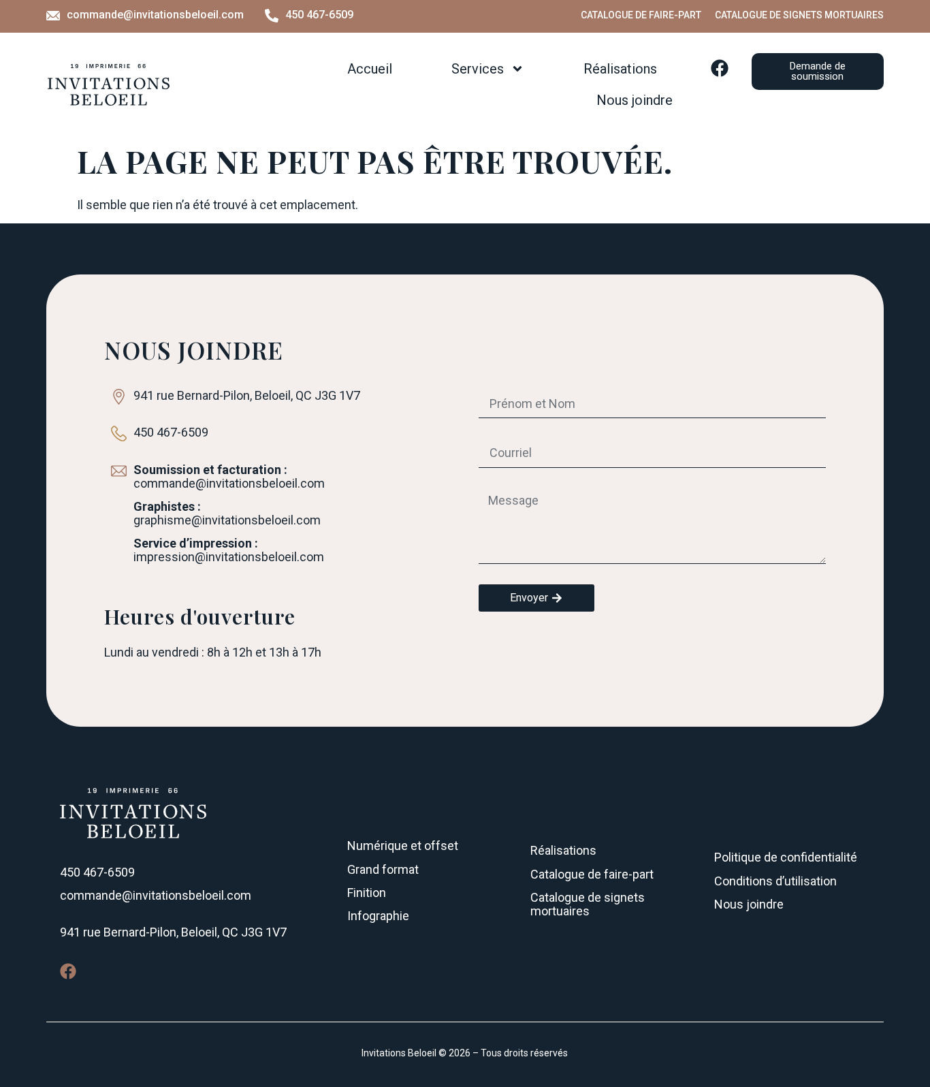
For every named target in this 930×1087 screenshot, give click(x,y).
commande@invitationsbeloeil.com (155, 14)
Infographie (378, 916)
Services (477, 69)
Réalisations (620, 69)
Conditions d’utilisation (775, 881)
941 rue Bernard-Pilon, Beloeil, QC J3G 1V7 (173, 932)
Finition (366, 892)
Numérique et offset (402, 845)
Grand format (383, 869)
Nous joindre (634, 100)
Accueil (369, 69)
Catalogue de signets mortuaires (799, 15)
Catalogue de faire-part (641, 15)
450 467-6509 (319, 14)
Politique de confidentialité (785, 857)
